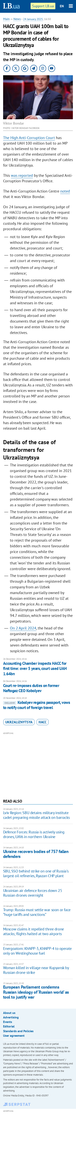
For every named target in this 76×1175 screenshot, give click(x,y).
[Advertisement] (38, 765)
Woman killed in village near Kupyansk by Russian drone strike (36, 970)
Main (6, 19)
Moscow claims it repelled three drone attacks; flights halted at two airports (33, 931)
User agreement (14, 1035)
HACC (43, 722)
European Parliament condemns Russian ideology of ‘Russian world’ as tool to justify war (36, 992)
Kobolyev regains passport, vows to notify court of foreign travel (36, 705)
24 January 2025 (33, 19)
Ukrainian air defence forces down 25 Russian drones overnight (32, 893)
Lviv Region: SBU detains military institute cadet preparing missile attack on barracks (36, 815)
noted (65, 191)
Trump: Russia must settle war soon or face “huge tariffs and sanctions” (37, 912)
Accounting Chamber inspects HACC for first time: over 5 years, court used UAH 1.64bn (35, 668)
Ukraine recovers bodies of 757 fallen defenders (36, 854)
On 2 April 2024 (23, 628)
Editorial (9, 1026)
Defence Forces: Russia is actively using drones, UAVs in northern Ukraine (34, 834)
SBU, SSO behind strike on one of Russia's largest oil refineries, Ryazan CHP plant (36, 873)
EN (62, 6)
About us (9, 1013)
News (17, 19)
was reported (22, 175)
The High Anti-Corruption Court (29, 137)
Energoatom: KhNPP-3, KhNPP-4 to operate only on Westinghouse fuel (37, 951)
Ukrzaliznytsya (19, 722)
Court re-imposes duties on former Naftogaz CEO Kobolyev (31, 688)
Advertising (11, 1017)
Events (7, 1022)
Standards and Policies (18, 1031)
